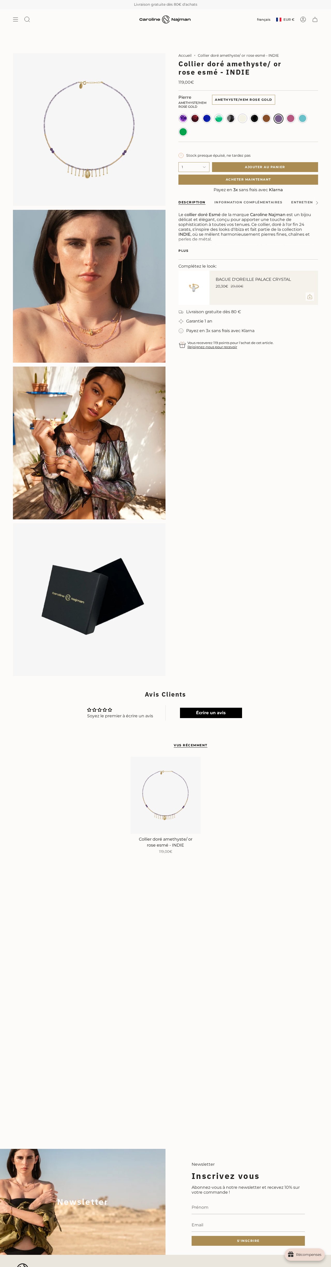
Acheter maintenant (248, 179)
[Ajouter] (310, 296)
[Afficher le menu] (15, 19)
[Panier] (315, 19)
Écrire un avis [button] (211, 712)
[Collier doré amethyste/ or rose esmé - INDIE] (166, 795)
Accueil (185, 55)
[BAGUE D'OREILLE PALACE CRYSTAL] (193, 288)
